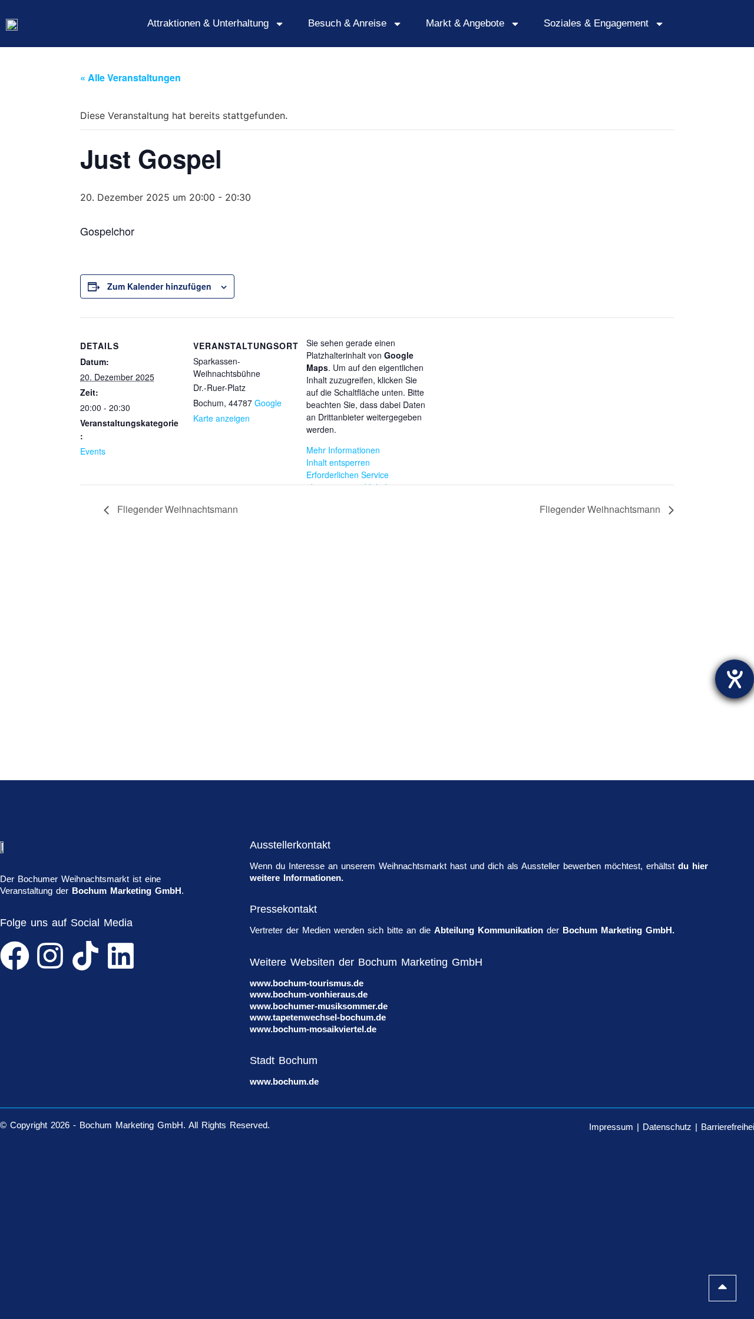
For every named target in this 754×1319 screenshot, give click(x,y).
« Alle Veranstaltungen (130, 77)
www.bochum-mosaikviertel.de (313, 1029)
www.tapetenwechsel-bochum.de (318, 1017)
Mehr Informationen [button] (343, 450)
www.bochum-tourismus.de (306, 983)
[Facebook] (14, 955)
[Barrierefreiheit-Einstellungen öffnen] (734, 679)
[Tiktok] (85, 955)
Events (92, 451)
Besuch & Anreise (347, 23)
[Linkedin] (120, 955)
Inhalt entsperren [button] (338, 462)
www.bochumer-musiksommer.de (319, 1006)
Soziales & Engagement (596, 23)
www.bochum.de (284, 1081)
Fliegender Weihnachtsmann (176, 509)
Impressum (611, 1127)
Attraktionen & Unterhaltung (208, 23)
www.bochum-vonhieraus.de (309, 994)
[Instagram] (50, 955)
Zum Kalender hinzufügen (159, 286)
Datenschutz (667, 1127)
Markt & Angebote (465, 23)
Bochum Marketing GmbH (126, 891)
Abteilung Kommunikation (488, 930)
